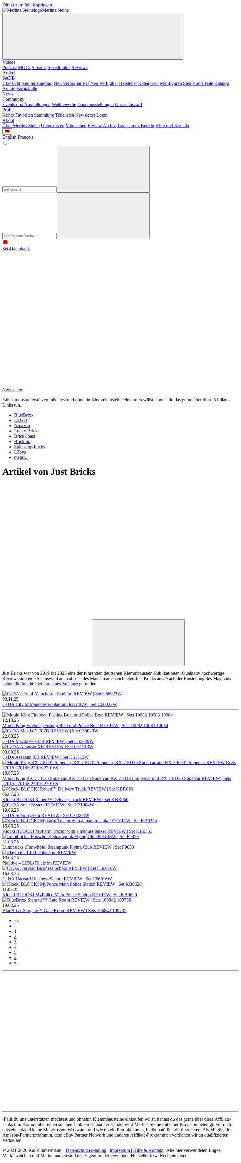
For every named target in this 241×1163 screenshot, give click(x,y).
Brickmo (22, 441)
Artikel (8, 72)
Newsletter (85, 115)
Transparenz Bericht (135, 125)
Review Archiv (102, 125)
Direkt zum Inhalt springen (27, 4)
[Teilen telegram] (46, 662)
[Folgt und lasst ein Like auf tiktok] (136, 293)
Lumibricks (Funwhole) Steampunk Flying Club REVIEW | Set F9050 (68, 847)
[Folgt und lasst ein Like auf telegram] (46, 384)
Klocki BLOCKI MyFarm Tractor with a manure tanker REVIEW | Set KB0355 (77, 831)
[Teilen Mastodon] (46, 525)
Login (102, 115)
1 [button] (15, 931)
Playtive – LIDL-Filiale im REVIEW (36, 862)
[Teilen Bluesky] (136, 571)
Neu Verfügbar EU (71, 83)
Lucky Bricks (26, 430)
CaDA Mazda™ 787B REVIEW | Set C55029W (48, 741)
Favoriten (24, 115)
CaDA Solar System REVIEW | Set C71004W (45, 815)
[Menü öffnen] (92, 36)
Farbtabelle (26, 88)
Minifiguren (171, 83)
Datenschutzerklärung (86, 1150)
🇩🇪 (7, 131)
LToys (20, 451)
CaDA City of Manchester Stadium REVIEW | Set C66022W (59, 704)
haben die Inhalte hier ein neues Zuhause (40, 683)
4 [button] (15, 946)
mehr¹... (21, 457)
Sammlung (44, 115)
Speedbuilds (59, 67)
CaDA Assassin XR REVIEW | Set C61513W (45, 757)
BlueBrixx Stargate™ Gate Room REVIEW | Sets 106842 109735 (64, 910)
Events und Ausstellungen (26, 104)
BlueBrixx (24, 414)
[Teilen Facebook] (46, 616)
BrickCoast (24, 436)
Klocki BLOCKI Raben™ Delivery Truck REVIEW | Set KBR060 (65, 799)
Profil (7, 109)
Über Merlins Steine (21, 125)
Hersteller (128, 83)
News (7, 93)
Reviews (79, 67)
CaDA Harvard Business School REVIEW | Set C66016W (57, 878)
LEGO (20, 420)
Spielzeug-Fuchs (29, 446)
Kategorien (148, 83)
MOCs (24, 67)
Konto (8, 115)
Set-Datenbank (16, 248)
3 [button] (15, 941)
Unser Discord (128, 104)
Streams (39, 67)
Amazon (22, 425)
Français (25, 137)
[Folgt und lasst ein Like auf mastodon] (46, 339)
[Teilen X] (46, 571)
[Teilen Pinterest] (136, 616)
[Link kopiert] (138, 642)
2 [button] (15, 936)
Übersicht (11, 83)
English (9, 137)
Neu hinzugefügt (37, 83)
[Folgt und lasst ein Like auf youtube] (46, 293)
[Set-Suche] (103, 215)
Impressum (120, 1150)
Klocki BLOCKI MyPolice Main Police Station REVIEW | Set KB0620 (69, 894)
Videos (8, 62)
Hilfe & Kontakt (148, 1150)
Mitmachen (76, 125)
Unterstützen (52, 125)
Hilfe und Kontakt (172, 125)
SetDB (8, 77)
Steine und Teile (198, 83)
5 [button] (15, 952)
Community (13, 99)
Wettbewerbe (64, 104)
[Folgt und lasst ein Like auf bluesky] (136, 339)
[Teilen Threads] (136, 525)
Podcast (9, 67)
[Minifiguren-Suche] (103, 169)
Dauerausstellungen (95, 104)
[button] (16, 920)
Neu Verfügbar (104, 83)
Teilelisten (64, 115)
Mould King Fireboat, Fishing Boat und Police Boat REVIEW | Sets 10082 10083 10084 (85, 725)
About (8, 120)
